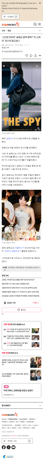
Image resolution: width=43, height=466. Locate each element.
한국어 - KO (12, 441)
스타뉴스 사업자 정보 (7, 431)
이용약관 (11, 421)
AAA (19, 428)
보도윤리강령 (30, 421)
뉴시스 (29, 425)
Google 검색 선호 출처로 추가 (12, 51)
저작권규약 (4, 421)
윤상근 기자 (5, 48)
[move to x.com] (9, 447)
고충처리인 (32, 419)
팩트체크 (22, 421)
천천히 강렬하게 (12, 251)
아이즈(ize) (26, 428)
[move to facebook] (4, 447)
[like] (26, 55)
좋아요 (23, 310)
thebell (13, 428)
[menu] (39, 24)
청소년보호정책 (23, 419)
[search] (35, 24)
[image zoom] (38, 128)
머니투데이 (18, 425)
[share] (35, 55)
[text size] (40, 55)
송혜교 (9, 138)
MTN (24, 425)
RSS (17, 421)
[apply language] (16, 16)
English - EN (13, 17)
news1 (35, 425)
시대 (8, 428)
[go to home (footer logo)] (10, 414)
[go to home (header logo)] (11, 24)
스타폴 (33, 428)
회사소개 (4, 419)
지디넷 (3, 428)
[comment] (31, 55)
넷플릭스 (19, 248)
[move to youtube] (13, 447)
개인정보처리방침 (12, 419)
